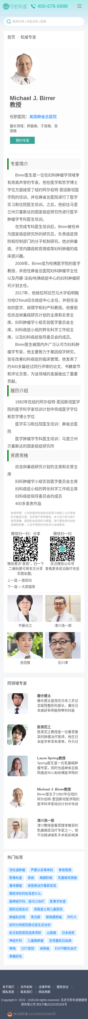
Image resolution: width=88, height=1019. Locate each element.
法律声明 (45, 987)
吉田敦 (25, 663)
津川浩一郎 (63, 625)
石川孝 (63, 663)
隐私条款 (8, 992)
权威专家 (28, 37)
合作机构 (27, 987)
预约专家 (22, 140)
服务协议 (63, 987)
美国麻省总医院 (43, 117)
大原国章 (28, 587)
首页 (11, 37)
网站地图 (44, 992)
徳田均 (27, 580)
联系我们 (27, 992)
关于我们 (8, 987)
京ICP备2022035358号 (51, 1004)
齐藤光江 (25, 625)
